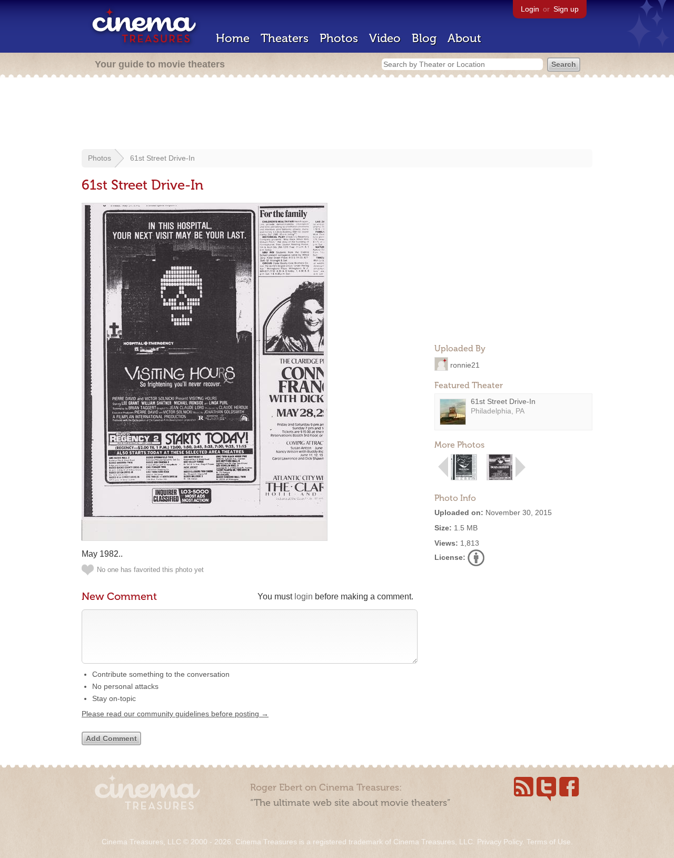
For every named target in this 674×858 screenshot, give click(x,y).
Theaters (285, 38)
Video (385, 38)
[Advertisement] (337, 114)
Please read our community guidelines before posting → (175, 713)
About (464, 38)
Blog (424, 38)
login (303, 596)
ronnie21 (465, 364)
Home (233, 38)
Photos (339, 38)
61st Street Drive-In (162, 158)
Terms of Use (549, 841)
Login (530, 9)
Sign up (566, 9)
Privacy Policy (499, 841)
